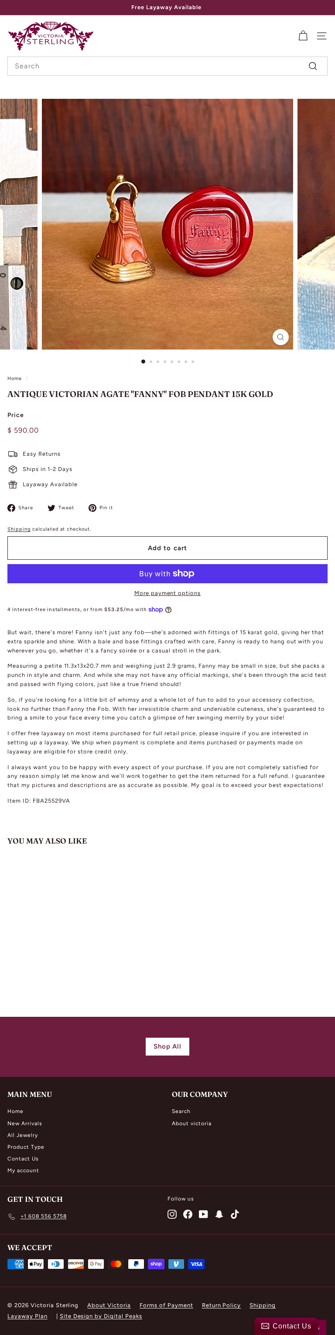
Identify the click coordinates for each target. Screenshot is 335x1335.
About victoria (192, 1123)
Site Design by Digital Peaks (101, 1316)
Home (14, 378)
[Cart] (303, 36)
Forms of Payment (166, 1305)
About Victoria (109, 1305)
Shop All (168, 1046)
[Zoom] (281, 337)
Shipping (19, 529)
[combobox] (167, 66)
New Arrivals (24, 1123)
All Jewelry (22, 1135)
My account (23, 1170)
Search (181, 1111)
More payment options (167, 593)
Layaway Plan (27, 1316)
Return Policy (221, 1305)
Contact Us (23, 1159)
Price (15, 415)
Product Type (25, 1147)
